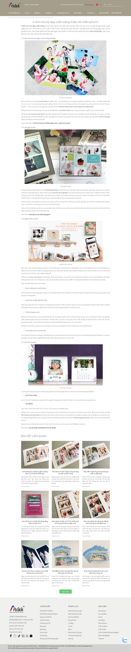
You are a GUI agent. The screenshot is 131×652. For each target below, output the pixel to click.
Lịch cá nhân (102, 614)
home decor (102, 623)
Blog (16, 17)
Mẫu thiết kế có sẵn (75, 614)
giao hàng (43, 635)
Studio (26, 4)
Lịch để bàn (29, 404)
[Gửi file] (77, 4)
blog (69, 629)
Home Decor (62, 13)
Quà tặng (78, 13)
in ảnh (100, 617)
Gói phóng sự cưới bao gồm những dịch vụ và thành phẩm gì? (35, 473)
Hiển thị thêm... (25, 486)
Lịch (27, 13)
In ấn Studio (102, 629)
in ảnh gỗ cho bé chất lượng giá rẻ (39, 214)
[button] (65, 592)
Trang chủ (11, 17)
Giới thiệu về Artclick (75, 611)
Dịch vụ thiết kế (73, 617)
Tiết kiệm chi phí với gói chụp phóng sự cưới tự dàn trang (65, 473)
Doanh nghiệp (34, 4)
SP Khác (90, 13)
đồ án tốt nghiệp (104, 635)
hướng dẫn (45, 606)
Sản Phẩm (102, 606)
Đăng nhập (88, 5)
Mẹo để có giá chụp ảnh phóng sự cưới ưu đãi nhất (96, 473)
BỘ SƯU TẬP (104, 13)
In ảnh (37, 13)
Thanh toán (43, 632)
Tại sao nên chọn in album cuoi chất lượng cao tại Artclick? (35, 572)
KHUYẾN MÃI (116, 13)
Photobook (14, 13)
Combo (48, 13)
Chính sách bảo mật (74, 635)
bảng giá (43, 626)
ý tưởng (70, 623)
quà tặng (101, 620)
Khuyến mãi (72, 620)
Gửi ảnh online (45, 620)
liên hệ (70, 638)
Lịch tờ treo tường (31, 395)
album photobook (36, 277)
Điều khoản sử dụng (74, 632)
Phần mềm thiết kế (46, 611)
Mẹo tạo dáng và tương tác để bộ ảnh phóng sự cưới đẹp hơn (96, 522)
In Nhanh (101, 638)
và (51, 123)
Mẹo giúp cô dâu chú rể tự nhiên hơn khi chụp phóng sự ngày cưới (65, 522)
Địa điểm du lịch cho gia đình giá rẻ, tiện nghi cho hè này (65, 572)
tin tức (70, 626)
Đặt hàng (43, 629)
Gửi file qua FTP (45, 623)
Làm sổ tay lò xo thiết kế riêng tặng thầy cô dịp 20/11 (35, 522)
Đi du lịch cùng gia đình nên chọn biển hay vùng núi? (96, 572)
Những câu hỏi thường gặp (49, 638)
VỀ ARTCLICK (73, 606)
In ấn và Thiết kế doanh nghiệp (108, 632)
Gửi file (81, 4)
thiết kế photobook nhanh (49, 614)
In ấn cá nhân (102, 626)
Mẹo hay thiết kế (45, 617)
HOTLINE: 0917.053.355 (68, 4)
